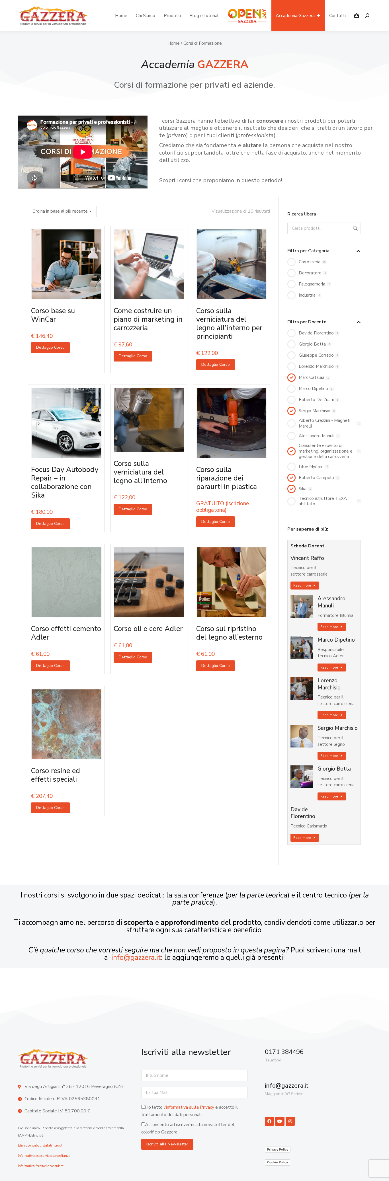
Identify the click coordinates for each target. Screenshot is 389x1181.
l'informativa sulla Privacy (189, 1107)
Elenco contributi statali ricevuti (40, 1145)
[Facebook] (269, 1121)
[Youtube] (279, 1121)
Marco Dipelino (336, 640)
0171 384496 (284, 1052)
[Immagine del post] (301, 606)
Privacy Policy (277, 1149)
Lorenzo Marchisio (329, 684)
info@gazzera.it (136, 957)
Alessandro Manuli (331, 602)
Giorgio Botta (334, 769)
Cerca (355, 228)
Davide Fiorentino (302, 813)
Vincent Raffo (307, 558)
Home (173, 43)
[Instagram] (290, 1121)
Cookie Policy (277, 1162)
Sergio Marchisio (338, 728)
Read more (302, 585)
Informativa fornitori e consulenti (41, 1166)
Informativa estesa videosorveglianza (44, 1156)
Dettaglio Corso (50, 347)
